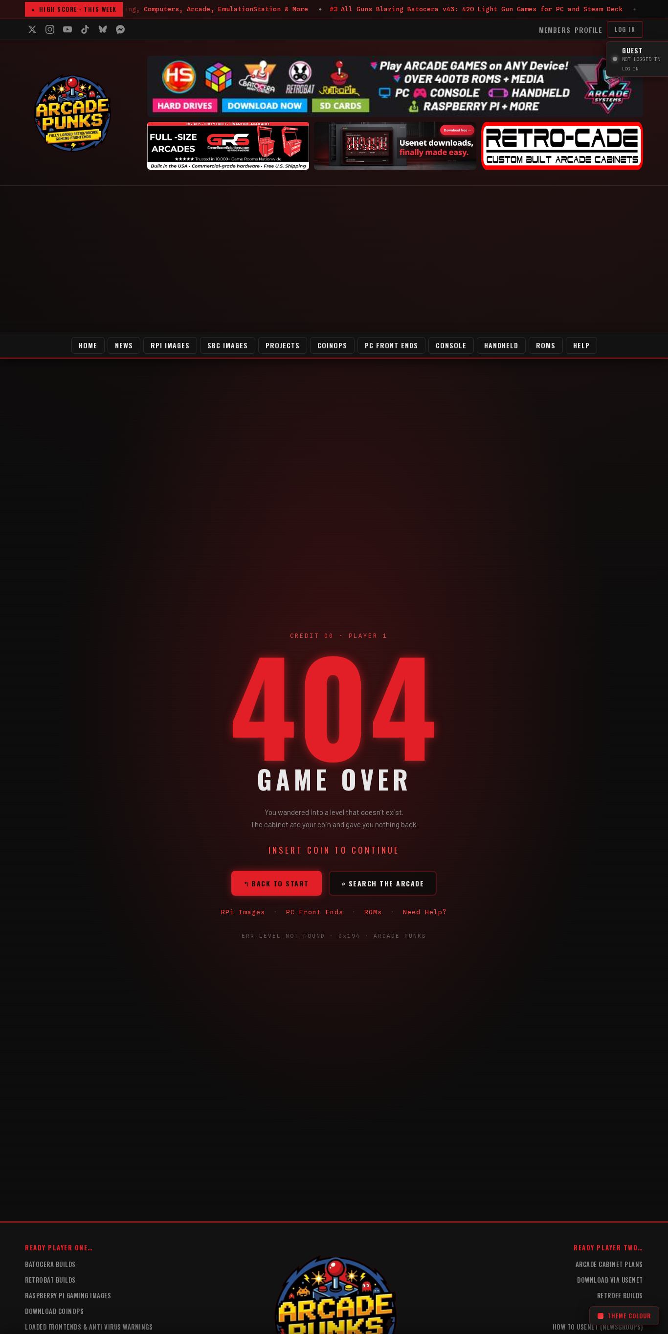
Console (451, 345)
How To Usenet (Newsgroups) (598, 1327)
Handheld (501, 345)
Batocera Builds (50, 1264)
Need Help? (425, 912)
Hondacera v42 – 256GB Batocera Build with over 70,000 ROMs (404, 9)
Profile (588, 29)
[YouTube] (67, 29)
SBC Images (227, 345)
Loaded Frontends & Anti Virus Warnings (89, 1327)
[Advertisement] (334, 259)
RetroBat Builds (50, 1280)
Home (88, 345)
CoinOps (332, 345)
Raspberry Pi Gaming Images (68, 1295)
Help (581, 345)
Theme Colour (629, 1315)
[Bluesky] (102, 29)
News (124, 345)
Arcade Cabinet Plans (609, 1264)
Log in (625, 29)
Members (555, 29)
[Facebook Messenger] (120, 29)
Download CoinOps (54, 1311)
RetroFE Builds (620, 1295)
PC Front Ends (391, 345)
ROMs (546, 345)
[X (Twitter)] (32, 29)
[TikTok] (85, 29)
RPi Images (170, 345)
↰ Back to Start (276, 883)
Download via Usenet (610, 1280)
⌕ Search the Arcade (382, 883)
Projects (283, 345)
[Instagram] (50, 29)
